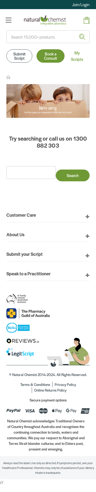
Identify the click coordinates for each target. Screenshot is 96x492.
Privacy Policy (65, 384)
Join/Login (81, 4)
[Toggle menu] (8, 20)
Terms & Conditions (35, 384)
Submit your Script (24, 254)
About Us (15, 234)
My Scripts (77, 56)
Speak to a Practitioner (28, 273)
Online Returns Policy (50, 390)
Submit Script (19, 56)
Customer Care (21, 215)
